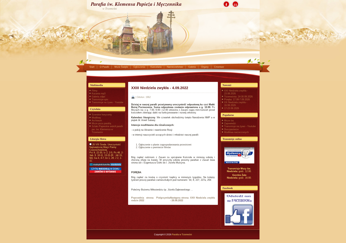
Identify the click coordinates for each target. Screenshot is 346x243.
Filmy (94, 90)
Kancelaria (155, 67)
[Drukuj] (133, 97)
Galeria (192, 67)
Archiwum (97, 120)
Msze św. (229, 120)
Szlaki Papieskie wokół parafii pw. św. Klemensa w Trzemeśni (107, 129)
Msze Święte (121, 67)
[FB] (239, 209)
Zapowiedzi (230, 123)
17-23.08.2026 (231, 108)
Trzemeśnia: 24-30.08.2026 (238, 96)
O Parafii (104, 67)
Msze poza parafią (101, 123)
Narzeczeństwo (175, 67)
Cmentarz (219, 67)
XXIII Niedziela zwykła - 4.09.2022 (159, 88)
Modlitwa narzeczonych (236, 132)
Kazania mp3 (98, 93)
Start (91, 67)
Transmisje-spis (100, 99)
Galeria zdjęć (98, 96)
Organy (205, 67)
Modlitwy (96, 117)
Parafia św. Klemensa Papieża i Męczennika (136, 3)
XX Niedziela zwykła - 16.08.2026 (235, 104)
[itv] (239, 155)
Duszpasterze (231, 129)
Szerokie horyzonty (102, 114)
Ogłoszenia (139, 67)
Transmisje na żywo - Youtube (107, 102)
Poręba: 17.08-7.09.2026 (237, 99)
